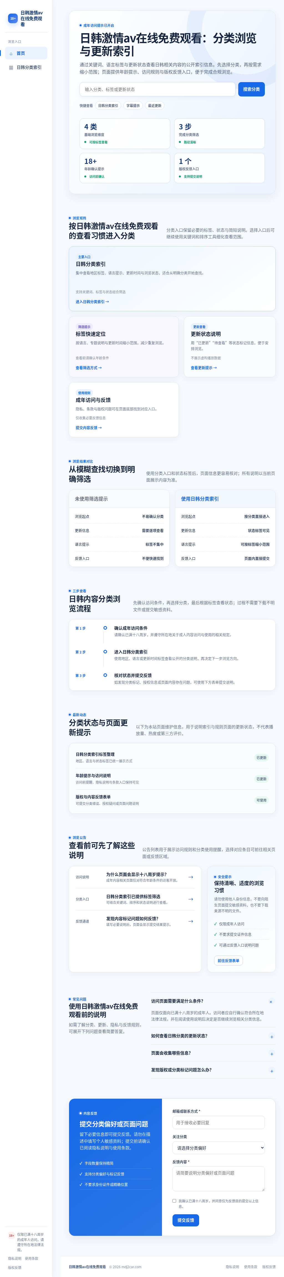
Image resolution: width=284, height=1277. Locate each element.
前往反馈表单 (228, 960)
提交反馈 (186, 1220)
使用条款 (31, 1258)
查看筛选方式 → (89, 367)
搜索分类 (251, 89)
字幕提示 (133, 105)
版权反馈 (14, 1267)
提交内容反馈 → (89, 427)
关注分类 (180, 1136)
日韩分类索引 (108, 105)
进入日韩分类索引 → (92, 301)
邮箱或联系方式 (187, 1111)
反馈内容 (181, 1161)
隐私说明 (14, 1258)
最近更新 (154, 105)
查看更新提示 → (204, 367)
